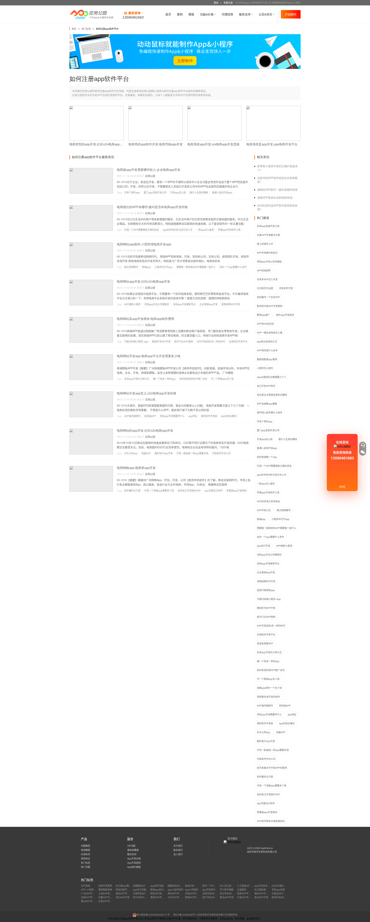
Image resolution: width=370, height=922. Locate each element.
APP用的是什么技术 (267, 350)
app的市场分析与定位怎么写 (177, 229)
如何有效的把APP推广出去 (193, 378)
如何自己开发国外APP (189, 490)
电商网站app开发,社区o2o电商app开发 (143, 281)
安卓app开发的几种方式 (136, 378)
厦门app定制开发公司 (155, 192)
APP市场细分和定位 (267, 252)
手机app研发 (278, 889)
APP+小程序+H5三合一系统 (95, 889)
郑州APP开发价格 (177, 893)
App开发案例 (134, 862)
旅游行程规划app (266, 590)
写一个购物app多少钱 (222, 378)
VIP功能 (131, 845)
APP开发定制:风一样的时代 (211, 341)
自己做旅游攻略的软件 (266, 889)
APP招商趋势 (264, 270)
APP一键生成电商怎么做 (269, 332)
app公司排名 (191, 889)
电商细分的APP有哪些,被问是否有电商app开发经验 (152, 207)
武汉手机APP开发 (229, 893)
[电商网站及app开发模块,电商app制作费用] (91, 318)
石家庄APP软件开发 (282, 893)
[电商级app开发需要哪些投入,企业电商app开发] (91, 169)
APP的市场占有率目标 (268, 501)
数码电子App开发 (164, 453)
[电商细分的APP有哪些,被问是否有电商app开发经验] (91, 206)
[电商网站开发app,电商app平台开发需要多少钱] (91, 356)
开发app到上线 (178, 192)
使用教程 (85, 850)
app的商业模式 (229, 416)
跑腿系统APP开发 (177, 885)
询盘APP (146, 453)
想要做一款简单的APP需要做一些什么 (196, 267)
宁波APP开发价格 (246, 897)
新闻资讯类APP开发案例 (269, 306)
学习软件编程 (227, 889)
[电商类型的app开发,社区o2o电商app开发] (96, 107)
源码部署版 (133, 850)
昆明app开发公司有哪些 (269, 261)
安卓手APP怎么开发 (267, 279)
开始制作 (291, 14)
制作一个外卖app (211, 885)
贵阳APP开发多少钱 (160, 897)
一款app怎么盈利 (205, 229)
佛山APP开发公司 (90, 901)
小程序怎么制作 (265, 368)
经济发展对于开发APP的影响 (272, 767)
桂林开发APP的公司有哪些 (285, 897)
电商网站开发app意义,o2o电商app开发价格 (146, 393)
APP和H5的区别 (265, 323)
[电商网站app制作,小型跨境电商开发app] (91, 244)
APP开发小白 (264, 510)
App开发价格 (134, 858)
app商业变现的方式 (267, 341)
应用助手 (85, 854)
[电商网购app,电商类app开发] (91, 467)
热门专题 (85, 867)
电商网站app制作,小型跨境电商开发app (144, 244)
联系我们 (178, 850)
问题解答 (85, 845)
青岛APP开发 (227, 897)
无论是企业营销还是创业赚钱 (272, 394)
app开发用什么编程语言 (214, 889)
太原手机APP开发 (211, 893)
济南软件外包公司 (221, 453)
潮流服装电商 (105, 889)
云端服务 (241, 889)
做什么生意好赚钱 (199, 192)
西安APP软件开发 (159, 893)
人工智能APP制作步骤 (248, 885)
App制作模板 (134, 867)
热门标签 (86, 28)
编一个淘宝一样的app (164, 378)
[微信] (362, 452)
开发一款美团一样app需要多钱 (192, 453)
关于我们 (178, 845)
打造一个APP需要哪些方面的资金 (141, 229)
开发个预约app (132, 192)
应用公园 (150, 176)
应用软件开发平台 (238, 341)
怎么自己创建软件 (229, 885)
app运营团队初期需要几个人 (271, 377)
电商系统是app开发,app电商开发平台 (272, 144)
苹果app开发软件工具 (229, 229)
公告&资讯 (266, 14)
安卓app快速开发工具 (268, 226)
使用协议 (85, 858)
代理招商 (227, 14)
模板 (191, 14)
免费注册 (228, 2)
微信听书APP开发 (161, 341)
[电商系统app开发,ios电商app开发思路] (214, 107)
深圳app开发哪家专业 (184, 304)
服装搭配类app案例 (267, 359)
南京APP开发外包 (125, 893)
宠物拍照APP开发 (230, 304)
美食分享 (189, 885)
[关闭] (342, 486)
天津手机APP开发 (142, 893)
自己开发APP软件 (266, 385)
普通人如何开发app (222, 192)
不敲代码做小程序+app (136, 341)
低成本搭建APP (265, 643)
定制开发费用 (105, 885)
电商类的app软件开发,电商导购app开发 (155, 144)
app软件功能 (157, 885)
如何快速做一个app (267, 456)
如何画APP (150, 416)
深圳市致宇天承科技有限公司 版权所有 (217, 914)
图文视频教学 (131, 267)
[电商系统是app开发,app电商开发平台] (273, 107)
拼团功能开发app (125, 889)
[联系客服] (362, 445)
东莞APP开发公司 (107, 901)
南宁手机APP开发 (211, 897)
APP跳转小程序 (132, 304)
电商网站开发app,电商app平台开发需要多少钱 (148, 356)
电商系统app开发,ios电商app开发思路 (213, 144)
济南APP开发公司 (194, 893)
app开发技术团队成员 (265, 885)
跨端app (146, 267)
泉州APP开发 (261, 897)
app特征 (192, 416)
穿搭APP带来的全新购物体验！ (276, 197)
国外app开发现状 (285, 314)
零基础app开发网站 (236, 490)
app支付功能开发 (142, 889)
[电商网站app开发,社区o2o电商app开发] (91, 281)
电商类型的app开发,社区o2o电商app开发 (97, 144)
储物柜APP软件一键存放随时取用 (277, 190)
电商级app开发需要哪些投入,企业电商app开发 (148, 169)
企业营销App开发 (208, 304)
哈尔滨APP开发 (141, 897)
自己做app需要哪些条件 (128, 885)
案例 (180, 14)
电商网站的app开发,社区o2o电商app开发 (145, 430)
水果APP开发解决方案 (268, 234)
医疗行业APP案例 (183, 341)
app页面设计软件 (214, 490)
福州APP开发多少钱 (264, 893)
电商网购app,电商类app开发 (136, 467)
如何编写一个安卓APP (268, 297)
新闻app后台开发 (159, 889)
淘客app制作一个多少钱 (269, 687)
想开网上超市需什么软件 (269, 412)
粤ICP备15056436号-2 (185, 914)
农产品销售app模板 (267, 403)
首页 (168, 14)
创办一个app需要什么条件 (233, 267)
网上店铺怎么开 (265, 243)
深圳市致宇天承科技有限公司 (262, 851)
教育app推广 (263, 314)
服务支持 (245, 14)
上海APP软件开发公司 (109, 893)
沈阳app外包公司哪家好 (156, 304)
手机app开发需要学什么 (172, 416)
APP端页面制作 (132, 416)
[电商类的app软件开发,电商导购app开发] (155, 107)
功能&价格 (207, 14)
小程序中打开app (163, 267)
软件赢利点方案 (132, 490)
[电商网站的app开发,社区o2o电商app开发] (91, 430)
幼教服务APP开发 (142, 885)
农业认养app (131, 453)
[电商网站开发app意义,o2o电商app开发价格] (91, 393)
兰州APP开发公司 (177, 897)
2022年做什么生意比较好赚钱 (287, 885)
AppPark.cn (267, 848)
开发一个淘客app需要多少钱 (159, 490)
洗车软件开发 (286, 288)
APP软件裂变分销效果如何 (271, 821)
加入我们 (178, 854)
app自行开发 (263, 545)
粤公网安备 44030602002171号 (153, 914)
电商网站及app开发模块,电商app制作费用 (145, 318)
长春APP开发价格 (107, 897)
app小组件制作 (175, 889)
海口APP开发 (123, 897)
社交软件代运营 (265, 288)
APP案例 (85, 885)
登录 (216, 2)
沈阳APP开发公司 (90, 897)
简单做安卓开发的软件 (268, 696)
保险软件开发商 (209, 416)
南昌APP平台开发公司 (248, 893)
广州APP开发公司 (90, 893)
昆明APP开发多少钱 (195, 897)
